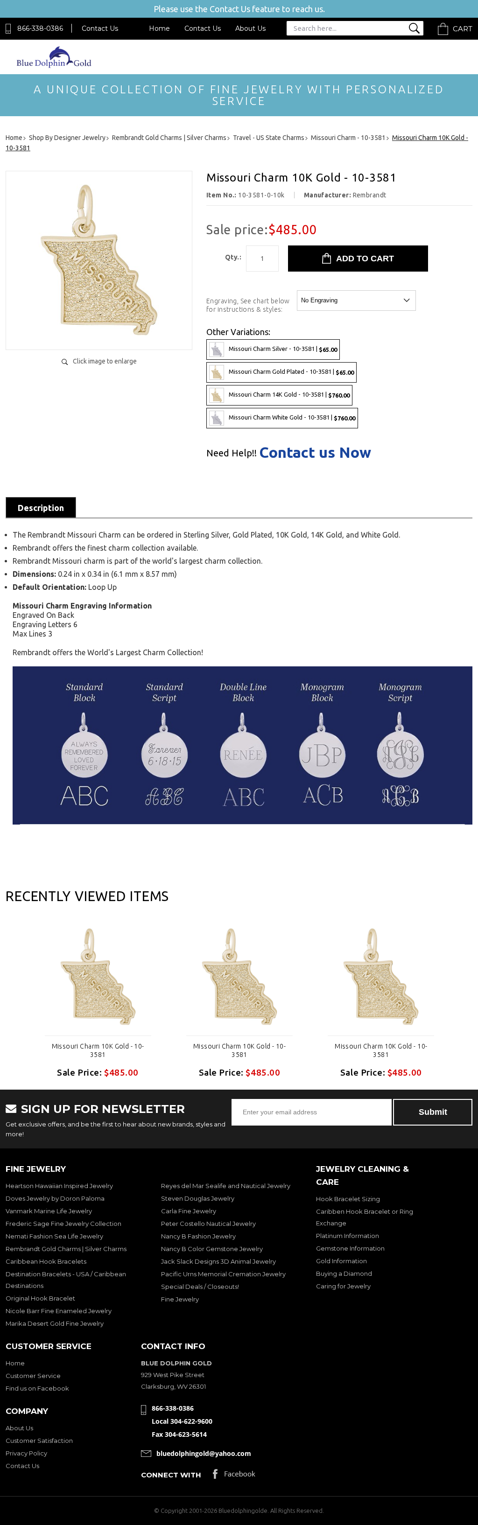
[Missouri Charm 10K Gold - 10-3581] (99, 333)
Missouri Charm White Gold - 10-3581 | (292, 417)
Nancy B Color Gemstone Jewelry (212, 1248)
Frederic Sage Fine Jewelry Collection (63, 1223)
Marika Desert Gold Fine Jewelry (55, 1323)
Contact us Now (315, 452)
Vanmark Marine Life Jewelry (49, 1211)
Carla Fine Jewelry (188, 1211)
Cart (462, 28)
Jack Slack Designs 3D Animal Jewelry (218, 1261)
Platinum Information (347, 1235)
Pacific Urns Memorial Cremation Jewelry (223, 1274)
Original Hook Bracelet (40, 1298)
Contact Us (100, 28)
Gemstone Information (350, 1248)
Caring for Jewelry (343, 1286)
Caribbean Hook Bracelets (46, 1261)
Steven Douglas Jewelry (197, 1198)
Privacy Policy (26, 1453)
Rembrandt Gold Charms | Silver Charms (66, 1248)
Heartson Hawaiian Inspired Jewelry (59, 1185)
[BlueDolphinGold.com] (55, 65)
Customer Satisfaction (39, 1440)
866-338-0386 (40, 28)
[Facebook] (234, 1476)
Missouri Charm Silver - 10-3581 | (283, 348)
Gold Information (341, 1261)
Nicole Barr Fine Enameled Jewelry (59, 1311)
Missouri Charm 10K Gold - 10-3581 (98, 1050)
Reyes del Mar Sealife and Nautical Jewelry (225, 1185)
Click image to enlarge (105, 361)
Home (159, 28)
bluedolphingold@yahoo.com (203, 1453)
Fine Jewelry (180, 1299)
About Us (250, 28)
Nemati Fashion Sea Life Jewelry (54, 1236)
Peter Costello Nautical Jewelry (208, 1223)
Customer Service (33, 1375)
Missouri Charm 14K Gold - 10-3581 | (289, 394)
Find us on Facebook (37, 1388)
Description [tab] (41, 507)
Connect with (171, 1474)
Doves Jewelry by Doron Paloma (55, 1198)
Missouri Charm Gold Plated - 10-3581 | (291, 371)
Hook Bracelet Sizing (348, 1199)
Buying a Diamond (344, 1273)
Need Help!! (231, 453)
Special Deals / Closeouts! (200, 1286)
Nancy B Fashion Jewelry (198, 1236)
